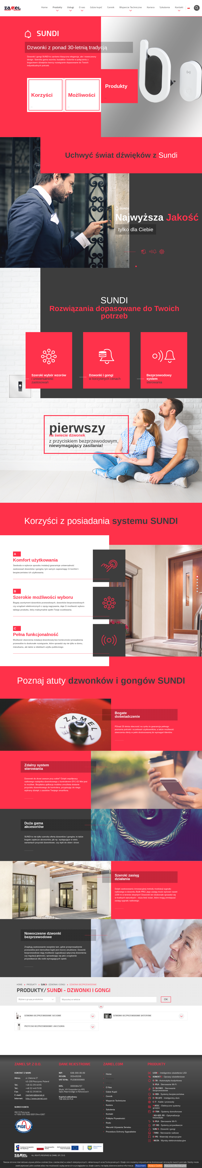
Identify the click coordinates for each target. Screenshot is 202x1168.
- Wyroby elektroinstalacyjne (169, 1140)
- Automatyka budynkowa (167, 1080)
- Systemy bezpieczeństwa (168, 1094)
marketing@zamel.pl (35, 1095)
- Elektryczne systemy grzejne (166, 1106)
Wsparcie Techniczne (130, 7)
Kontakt (179, 7)
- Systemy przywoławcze (167, 1125)
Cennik (110, 7)
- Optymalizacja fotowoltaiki (166, 1116)
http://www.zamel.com (36, 1098)
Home (44, 7)
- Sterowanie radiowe (166, 1133)
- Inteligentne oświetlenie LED (170, 1073)
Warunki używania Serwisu (118, 1127)
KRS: (61, 1086)
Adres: (17, 1078)
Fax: (16, 1092)
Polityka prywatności (115, 1118)
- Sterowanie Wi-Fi (165, 1084)
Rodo (108, 1123)
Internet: (18, 1098)
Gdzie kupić (96, 7)
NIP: (61, 1073)
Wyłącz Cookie (155, 1165)
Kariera (151, 7)
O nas (82, 7)
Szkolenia (165, 7)
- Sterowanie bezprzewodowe (164, 1089)
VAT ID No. (63, 1080)
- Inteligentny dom (166, 1098)
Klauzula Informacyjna (175, 1165)
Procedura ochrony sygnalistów (121, 1131)
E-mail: (17, 1095)
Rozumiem (141, 1165)
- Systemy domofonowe (167, 1111)
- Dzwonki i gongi (53, 984)
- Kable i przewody (163, 1102)
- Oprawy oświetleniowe (169, 1077)
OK (166, 999)
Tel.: (16, 1085)
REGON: (62, 1076)
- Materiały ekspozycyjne (167, 1136)
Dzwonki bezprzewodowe (83, 984)
